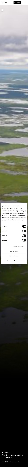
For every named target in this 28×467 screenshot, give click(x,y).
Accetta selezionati (14, 256)
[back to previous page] (2, 10)
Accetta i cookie (14, 251)
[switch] (24, 231)
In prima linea (5, 452)
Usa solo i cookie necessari (14, 260)
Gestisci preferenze (18, 246)
